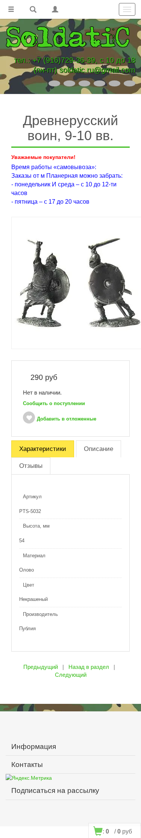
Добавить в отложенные (66, 419)
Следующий (70, 675)
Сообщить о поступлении (54, 403)
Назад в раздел (88, 667)
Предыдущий (40, 667)
